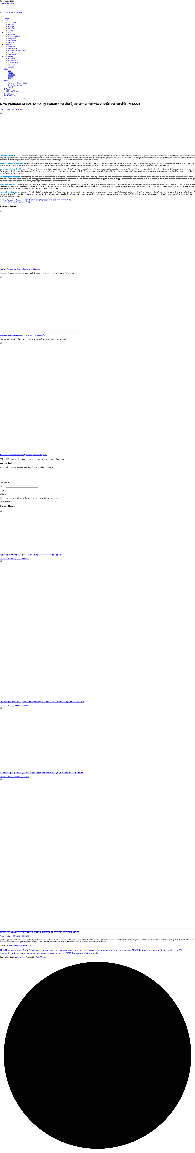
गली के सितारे (12, 42)
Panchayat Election (154, 950)
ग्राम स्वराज (7, 32)
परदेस (6, 69)
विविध (5, 81)
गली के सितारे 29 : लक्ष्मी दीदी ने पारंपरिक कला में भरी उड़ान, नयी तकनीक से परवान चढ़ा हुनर (30, 555)
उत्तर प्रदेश (11, 75)
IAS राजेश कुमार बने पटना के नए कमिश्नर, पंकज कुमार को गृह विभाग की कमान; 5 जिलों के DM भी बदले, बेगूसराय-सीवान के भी (42, 702)
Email (2, 490)
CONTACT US (9, 95)
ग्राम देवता (11, 30)
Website (3, 494)
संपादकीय (7, 93)
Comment (4, 483)
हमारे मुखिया (11, 46)
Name (3, 486)
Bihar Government (14, 950)
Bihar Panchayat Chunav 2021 (47, 950)
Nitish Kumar (139, 950)
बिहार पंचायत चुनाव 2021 (80, 953)
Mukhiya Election (126, 950)
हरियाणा (10, 77)
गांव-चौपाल (7, 20)
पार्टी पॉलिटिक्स (8, 57)
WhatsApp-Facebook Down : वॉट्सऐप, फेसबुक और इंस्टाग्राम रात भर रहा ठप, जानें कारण (23, 335)
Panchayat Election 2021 (172, 950)
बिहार (9, 71)
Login (13, 3)
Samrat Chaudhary (9, 953)
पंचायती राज (11, 34)
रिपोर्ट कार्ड (11, 52)
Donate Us (5, 3)
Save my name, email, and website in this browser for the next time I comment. (33, 498)
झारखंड (10, 73)
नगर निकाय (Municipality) (17, 50)
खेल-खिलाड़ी (12, 40)
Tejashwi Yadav (42, 953)
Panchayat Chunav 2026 (17, 83)
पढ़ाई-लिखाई (12, 38)
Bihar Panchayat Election (66, 950)
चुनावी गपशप (12, 61)
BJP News (102, 950)
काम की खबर (12, 87)
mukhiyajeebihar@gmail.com (20, 945)
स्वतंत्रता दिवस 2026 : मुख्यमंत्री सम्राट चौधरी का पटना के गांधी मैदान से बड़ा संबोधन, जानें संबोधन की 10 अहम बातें (39, 932)
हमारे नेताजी (11, 59)
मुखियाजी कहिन (12, 48)
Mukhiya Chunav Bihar (113, 950)
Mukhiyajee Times (11, 91)
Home (6, 18)
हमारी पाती (11, 67)
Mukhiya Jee (19, 957)
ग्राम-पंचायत (12, 22)
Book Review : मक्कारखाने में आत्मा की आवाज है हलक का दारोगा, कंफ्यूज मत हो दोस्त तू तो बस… (23, 455)
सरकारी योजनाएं (13, 63)
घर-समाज (11, 24)
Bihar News (28, 950)
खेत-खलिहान (12, 28)
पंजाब (9, 79)
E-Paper (7, 89)
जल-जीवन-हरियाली (14, 36)
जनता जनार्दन (12, 55)
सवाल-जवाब (11, 65)
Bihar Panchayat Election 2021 (87, 950)
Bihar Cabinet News (15, 85)
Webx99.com (41, 957)
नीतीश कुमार (51, 953)
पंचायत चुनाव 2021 (60, 953)
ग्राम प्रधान (7, 44)
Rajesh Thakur (5, 109)
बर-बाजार (11, 26)
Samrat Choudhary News (28, 953)
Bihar (3, 950)
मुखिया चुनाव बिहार (94, 953)
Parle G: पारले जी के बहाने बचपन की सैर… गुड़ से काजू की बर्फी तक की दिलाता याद (20, 269)
